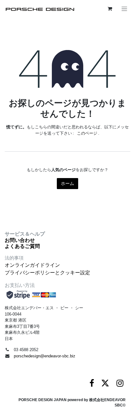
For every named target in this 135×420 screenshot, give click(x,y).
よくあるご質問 (22, 246)
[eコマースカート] (110, 9)
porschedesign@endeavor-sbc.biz (44, 356)
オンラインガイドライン (32, 265)
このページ (87, 133)
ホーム (67, 183)
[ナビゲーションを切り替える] (124, 9)
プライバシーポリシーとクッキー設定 (47, 272)
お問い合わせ (20, 240)
